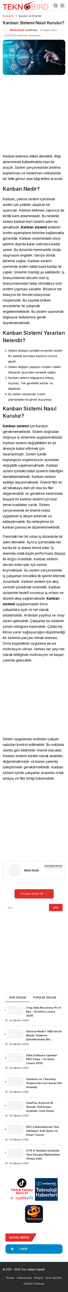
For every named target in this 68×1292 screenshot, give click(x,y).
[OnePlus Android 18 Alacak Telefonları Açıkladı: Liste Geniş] (14, 1105)
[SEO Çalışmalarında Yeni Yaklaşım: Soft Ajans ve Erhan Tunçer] (14, 1129)
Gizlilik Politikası (34, 1283)
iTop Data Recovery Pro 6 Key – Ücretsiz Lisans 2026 (43, 1011)
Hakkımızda (24, 1277)
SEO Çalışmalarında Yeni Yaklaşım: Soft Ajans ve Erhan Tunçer (42, 1131)
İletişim (38, 1277)
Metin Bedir (17, 30)
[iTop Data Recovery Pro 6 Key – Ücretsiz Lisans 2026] (14, 1010)
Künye (10, 1277)
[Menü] (62, 5)
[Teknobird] (25, 5)
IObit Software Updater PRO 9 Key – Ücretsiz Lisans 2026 (41, 1059)
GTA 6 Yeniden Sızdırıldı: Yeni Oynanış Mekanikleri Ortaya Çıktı (43, 1154)
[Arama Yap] (56, 5)
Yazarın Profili (53, 866)
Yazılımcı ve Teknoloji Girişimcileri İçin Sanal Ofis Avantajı (44, 1083)
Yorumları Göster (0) (32, 893)
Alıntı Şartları (54, 1277)
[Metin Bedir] (15, 871)
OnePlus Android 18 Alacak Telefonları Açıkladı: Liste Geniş (40, 1107)
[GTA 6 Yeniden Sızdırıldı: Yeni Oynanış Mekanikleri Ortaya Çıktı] (14, 1153)
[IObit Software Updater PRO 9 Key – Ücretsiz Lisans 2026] (14, 1057)
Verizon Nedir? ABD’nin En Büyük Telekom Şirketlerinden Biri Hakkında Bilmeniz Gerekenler (44, 1039)
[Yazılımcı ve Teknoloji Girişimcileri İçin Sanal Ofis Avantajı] (14, 1081)
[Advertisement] (34, 119)
